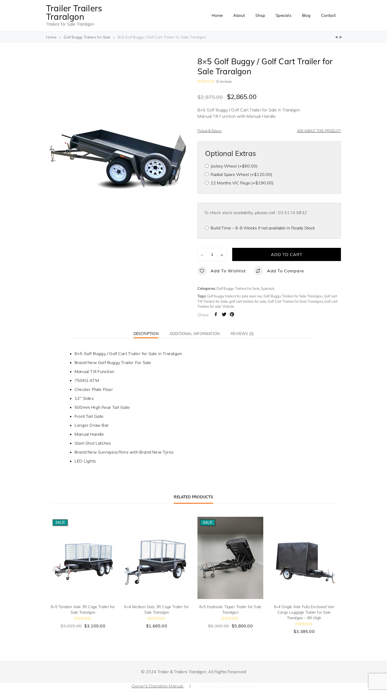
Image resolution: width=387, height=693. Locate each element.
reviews (224, 81)
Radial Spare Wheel (241, 174)
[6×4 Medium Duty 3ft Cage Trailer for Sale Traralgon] (157, 558)
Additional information (195, 333)
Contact (328, 15)
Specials (283, 15)
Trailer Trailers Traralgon (74, 12)
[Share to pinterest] (232, 315)
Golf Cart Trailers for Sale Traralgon (295, 301)
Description (145, 333)
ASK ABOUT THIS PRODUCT (319, 131)
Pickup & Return (209, 131)
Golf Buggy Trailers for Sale (87, 37)
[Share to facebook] (216, 315)
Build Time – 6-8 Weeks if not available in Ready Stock (263, 227)
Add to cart (286, 254)
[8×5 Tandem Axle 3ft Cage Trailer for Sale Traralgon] (83, 558)
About (239, 15)
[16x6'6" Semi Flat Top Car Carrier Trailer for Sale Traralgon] (336, 37)
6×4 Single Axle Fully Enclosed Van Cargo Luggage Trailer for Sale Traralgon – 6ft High (304, 612)
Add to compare (285, 270)
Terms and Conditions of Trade (225, 686)
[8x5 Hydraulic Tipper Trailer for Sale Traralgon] (341, 37)
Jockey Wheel (234, 166)
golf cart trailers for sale (247, 301)
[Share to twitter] (224, 315)
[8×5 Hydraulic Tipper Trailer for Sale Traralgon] (230, 558)
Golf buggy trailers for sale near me (234, 296)
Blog (306, 15)
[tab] (146, 333)
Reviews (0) (242, 333)
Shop (260, 15)
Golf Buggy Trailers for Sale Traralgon (293, 296)
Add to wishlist (228, 270)
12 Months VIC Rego (242, 182)
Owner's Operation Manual (158, 686)
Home (217, 15)
